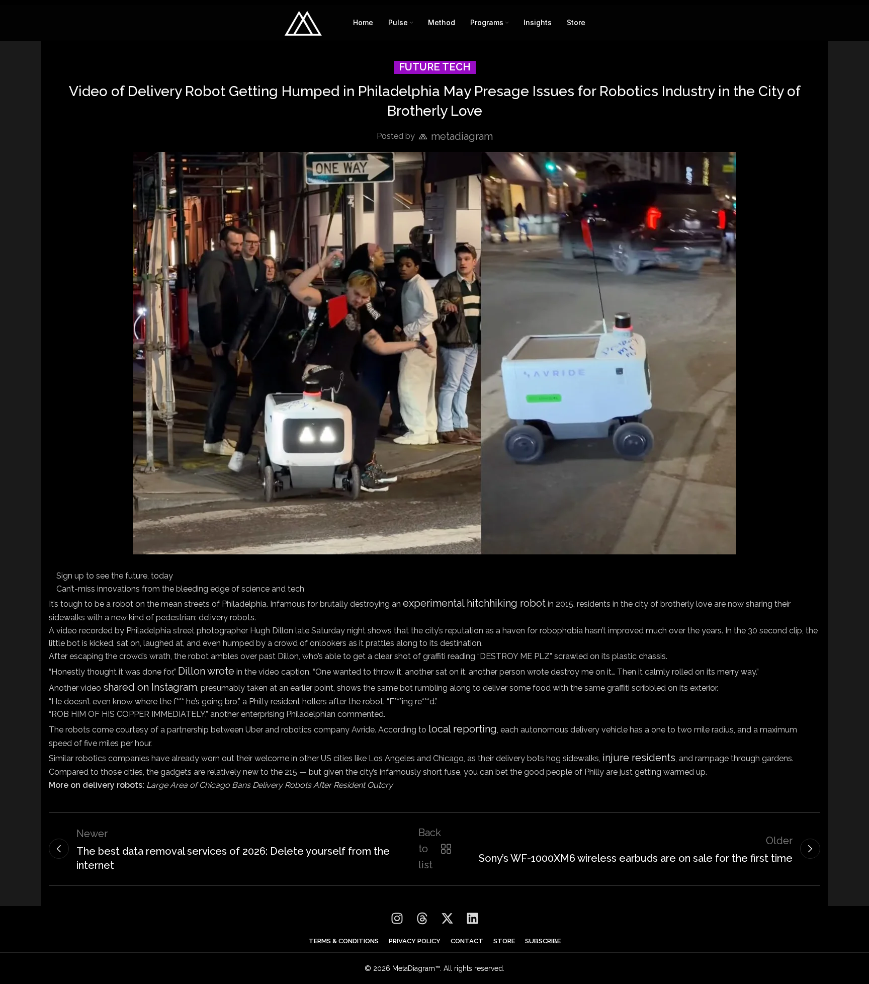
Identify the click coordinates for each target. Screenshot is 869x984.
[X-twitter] (447, 918)
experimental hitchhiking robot (474, 603)
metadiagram (462, 136)
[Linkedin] (472, 918)
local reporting (462, 729)
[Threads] (421, 918)
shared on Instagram (150, 687)
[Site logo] (303, 22)
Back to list (432, 849)
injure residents (638, 758)
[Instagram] (396, 918)
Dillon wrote (206, 671)
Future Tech (435, 67)
